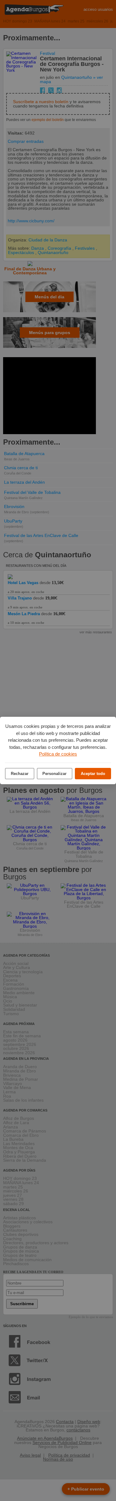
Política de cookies (58, 754)
